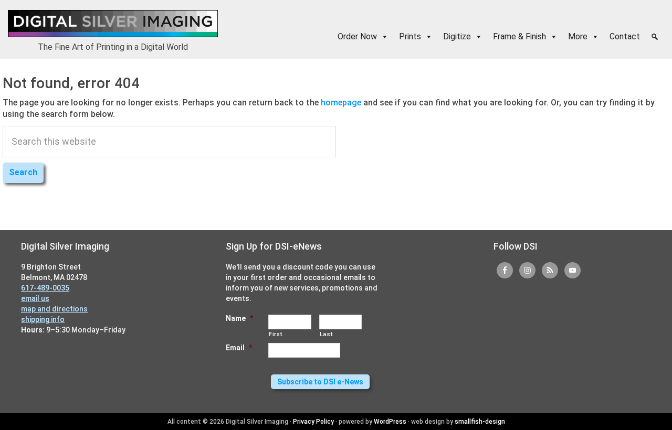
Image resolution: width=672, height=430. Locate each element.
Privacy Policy (313, 421)
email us (35, 298)
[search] (654, 36)
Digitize (457, 36)
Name (239, 318)
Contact (625, 36)
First (275, 334)
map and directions (54, 309)
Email (239, 347)
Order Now (357, 36)
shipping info (43, 319)
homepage (341, 103)
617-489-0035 (45, 288)
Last (326, 334)
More (577, 36)
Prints (410, 36)
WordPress (390, 421)
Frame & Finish (519, 36)
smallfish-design (480, 421)
